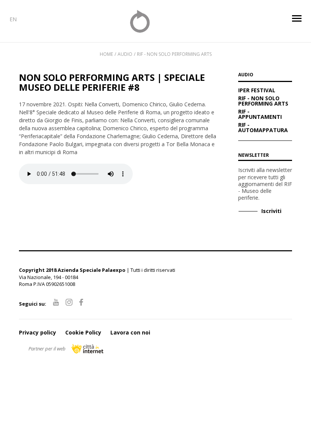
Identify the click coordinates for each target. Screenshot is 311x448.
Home (106, 54)
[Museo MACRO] (155, 21)
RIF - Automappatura (263, 128)
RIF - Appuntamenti (260, 114)
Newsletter (253, 155)
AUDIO (245, 75)
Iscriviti (271, 211)
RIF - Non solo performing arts (174, 54)
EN (13, 19)
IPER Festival (256, 91)
